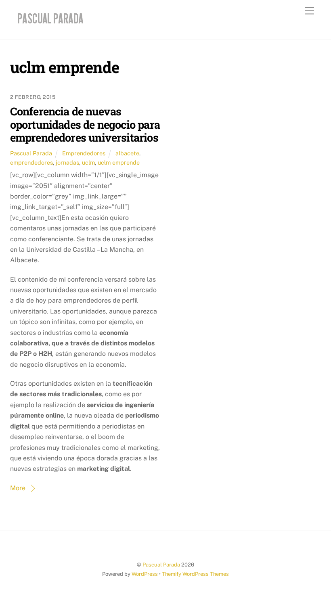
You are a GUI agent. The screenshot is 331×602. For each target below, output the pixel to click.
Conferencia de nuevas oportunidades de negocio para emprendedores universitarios (85, 124)
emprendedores (31, 162)
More (17, 488)
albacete (127, 153)
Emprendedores (83, 153)
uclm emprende (119, 162)
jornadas (67, 162)
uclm (88, 162)
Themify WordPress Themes (195, 574)
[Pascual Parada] (49, 25)
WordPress (145, 574)
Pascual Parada (31, 153)
